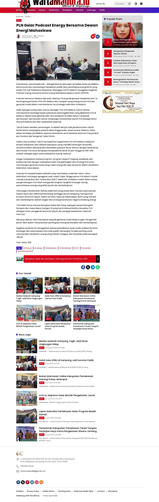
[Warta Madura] (53, 3)
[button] (129, 4)
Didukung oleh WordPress (28, 495)
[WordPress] (32, 482)
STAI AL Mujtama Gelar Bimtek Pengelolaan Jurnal (28, 325)
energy (39, 248)
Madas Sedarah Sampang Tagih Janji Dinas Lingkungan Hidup (29, 298)
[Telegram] (93, 267)
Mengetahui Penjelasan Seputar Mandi (123, 52)
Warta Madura (27, 36)
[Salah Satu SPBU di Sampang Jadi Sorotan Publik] (58, 285)
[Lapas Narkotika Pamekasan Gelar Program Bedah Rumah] (58, 313)
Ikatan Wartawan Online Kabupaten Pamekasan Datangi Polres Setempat (84, 298)
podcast (86, 248)
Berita (19, 20)
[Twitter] (88, 267)
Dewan (28, 248)
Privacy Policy (33, 491)
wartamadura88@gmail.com (33, 471)
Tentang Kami (64, 491)
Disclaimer (113, 491)
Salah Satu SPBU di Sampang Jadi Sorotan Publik (58, 297)
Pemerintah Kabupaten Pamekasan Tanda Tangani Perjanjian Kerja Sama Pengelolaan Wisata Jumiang (85, 326)
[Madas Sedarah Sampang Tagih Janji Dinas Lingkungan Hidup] (29, 285)
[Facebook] (83, 267)
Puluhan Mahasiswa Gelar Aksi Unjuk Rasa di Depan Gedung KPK (125, 61)
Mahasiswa (51, 248)
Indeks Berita (48, 491)
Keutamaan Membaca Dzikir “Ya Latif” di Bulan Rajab (126, 71)
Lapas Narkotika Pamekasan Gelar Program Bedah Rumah (58, 326)
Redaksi (19, 491)
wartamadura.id (26, 251)
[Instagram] (37, 482)
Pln (77, 248)
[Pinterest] (27, 482)
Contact (101, 491)
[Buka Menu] (141, 3)
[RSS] (41, 482)
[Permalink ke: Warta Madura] (19, 36)
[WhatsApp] (98, 267)
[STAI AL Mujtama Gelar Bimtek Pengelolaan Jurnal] (29, 313)
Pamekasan (66, 248)
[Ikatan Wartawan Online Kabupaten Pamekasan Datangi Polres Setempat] (86, 285)
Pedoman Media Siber (84, 491)
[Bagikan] (98, 37)
